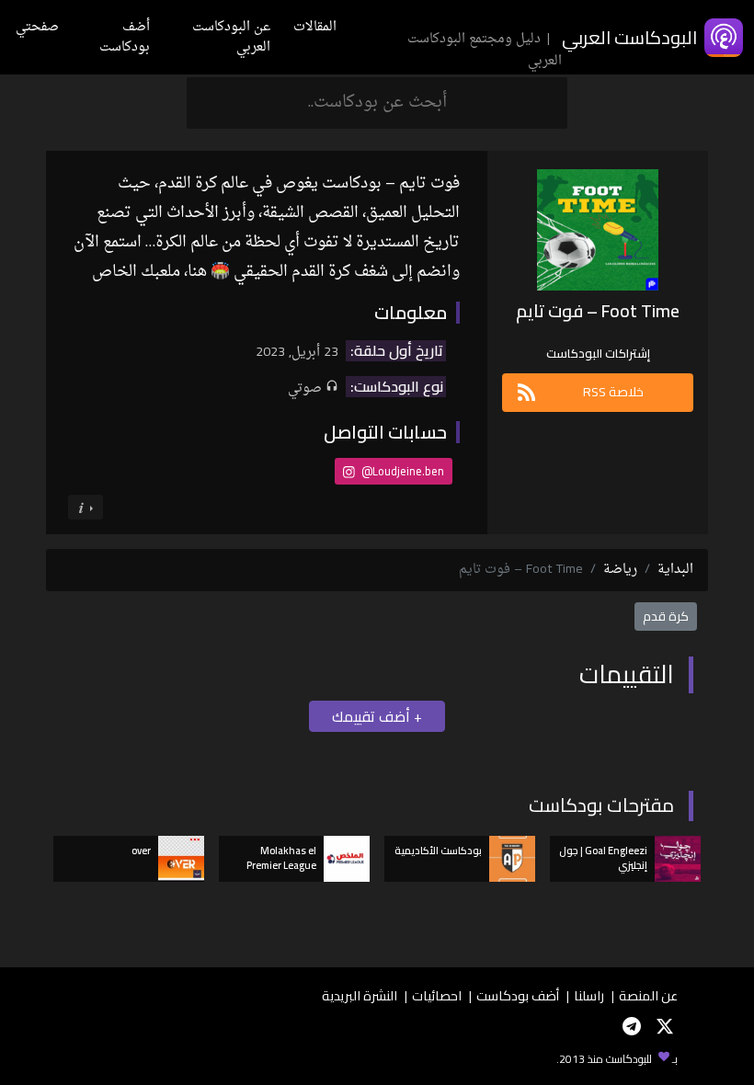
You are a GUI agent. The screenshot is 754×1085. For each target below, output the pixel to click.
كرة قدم (666, 616)
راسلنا (589, 995)
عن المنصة (648, 995)
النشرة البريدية (359, 995)
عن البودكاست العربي (231, 37)
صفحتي (37, 27)
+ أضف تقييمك (377, 716)
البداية (675, 569)
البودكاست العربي (629, 37)
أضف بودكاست (124, 37)
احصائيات (437, 995)
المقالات (315, 27)
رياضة (620, 569)
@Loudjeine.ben (401, 471)
